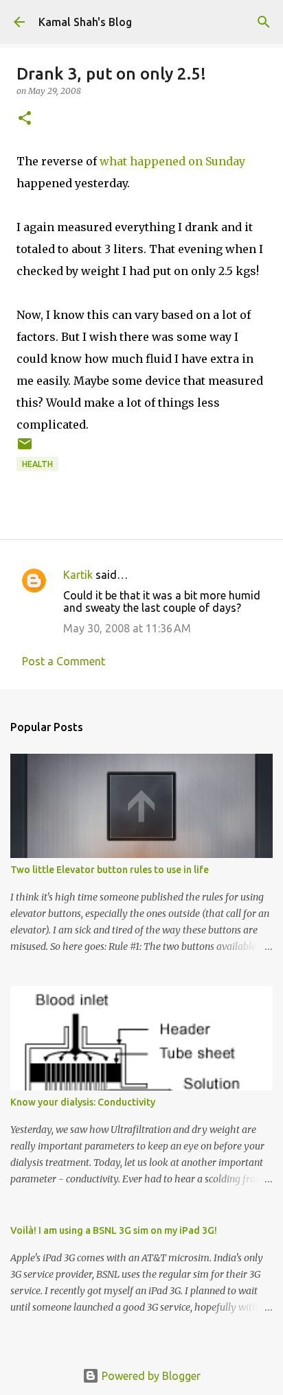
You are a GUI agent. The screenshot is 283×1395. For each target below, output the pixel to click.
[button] (24, 119)
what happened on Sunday (172, 161)
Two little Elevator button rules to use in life (109, 869)
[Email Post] (24, 448)
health (37, 464)
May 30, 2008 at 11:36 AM (127, 628)
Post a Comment (63, 661)
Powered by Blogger (150, 1376)
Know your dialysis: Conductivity (82, 1102)
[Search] (264, 21)
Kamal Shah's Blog (85, 22)
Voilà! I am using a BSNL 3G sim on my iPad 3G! (113, 1230)
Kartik (78, 575)
